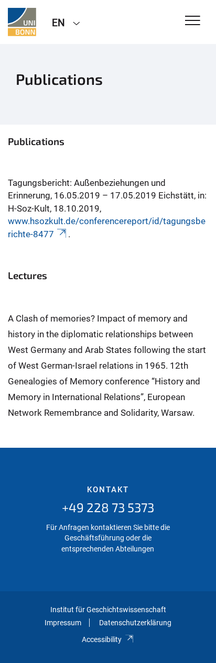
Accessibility (102, 639)
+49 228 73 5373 (108, 507)
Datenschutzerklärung (135, 622)
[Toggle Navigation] (192, 21)
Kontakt (108, 489)
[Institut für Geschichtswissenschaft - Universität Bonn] (22, 22)
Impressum (63, 622)
